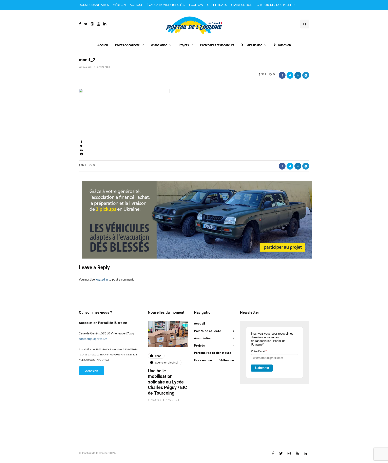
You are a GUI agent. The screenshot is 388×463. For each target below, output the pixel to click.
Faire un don (254, 45)
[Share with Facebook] (282, 75)
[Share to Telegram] (305, 75)
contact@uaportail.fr (93, 338)
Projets (184, 45)
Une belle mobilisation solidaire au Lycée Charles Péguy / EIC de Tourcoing (167, 382)
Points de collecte (127, 45)
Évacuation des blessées (166, 4)
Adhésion (284, 45)
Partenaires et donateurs (217, 45)
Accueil (102, 45)
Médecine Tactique (128, 4)
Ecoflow (196, 4)
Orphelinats (217, 4)
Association (159, 45)
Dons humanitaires (94, 4)
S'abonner (262, 367)
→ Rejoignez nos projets (275, 4)
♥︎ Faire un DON (241, 4)
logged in (101, 279)
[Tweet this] (290, 75)
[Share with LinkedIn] (297, 75)
